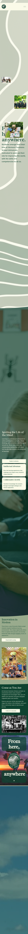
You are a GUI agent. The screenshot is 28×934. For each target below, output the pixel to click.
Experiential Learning (11, 640)
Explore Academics (14, 461)
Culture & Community (11, 710)
